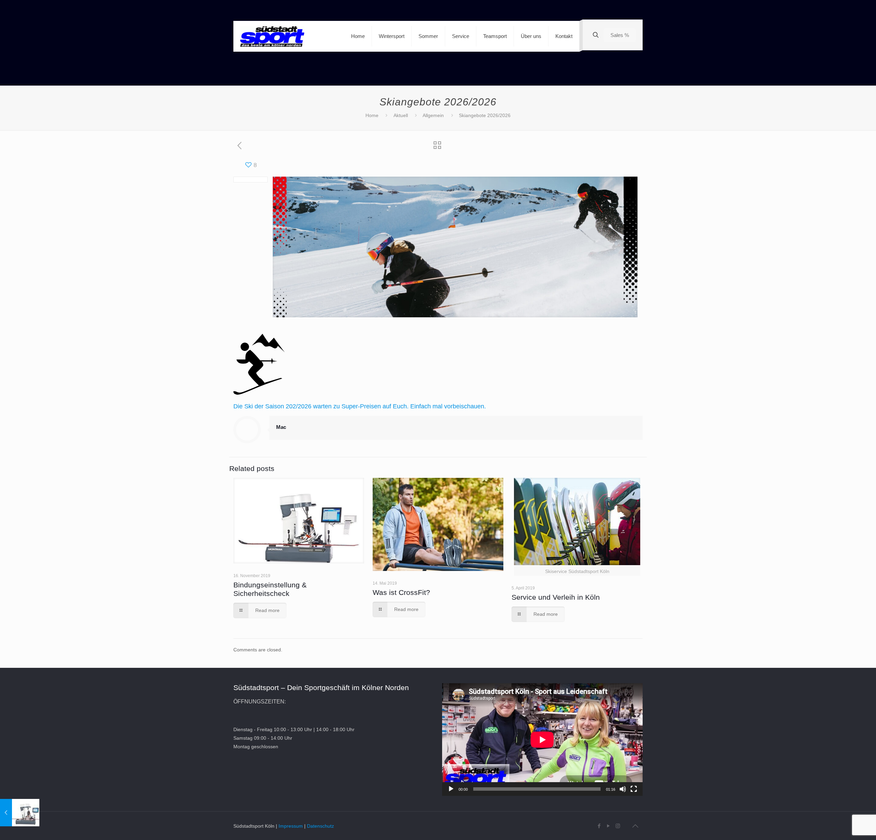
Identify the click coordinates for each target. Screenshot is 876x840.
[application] (542, 739)
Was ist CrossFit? (401, 592)
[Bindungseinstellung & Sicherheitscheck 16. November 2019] (19, 812)
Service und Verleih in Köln (556, 597)
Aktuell (401, 115)
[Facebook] (599, 826)
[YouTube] (608, 826)
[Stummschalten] (622, 789)
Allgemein (433, 115)
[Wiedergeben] (451, 789)
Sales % (619, 35)
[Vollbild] (633, 789)
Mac (281, 427)
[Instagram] (617, 826)
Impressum (291, 826)
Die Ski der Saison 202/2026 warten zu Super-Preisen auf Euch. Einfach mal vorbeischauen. (359, 406)
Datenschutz (320, 826)
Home (371, 115)
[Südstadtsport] (272, 36)
